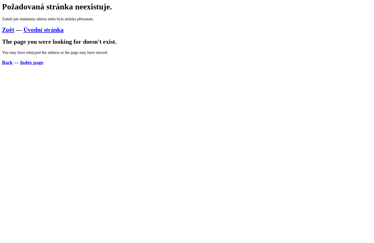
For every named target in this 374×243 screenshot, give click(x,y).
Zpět (8, 29)
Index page (31, 62)
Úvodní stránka (43, 29)
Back (7, 62)
